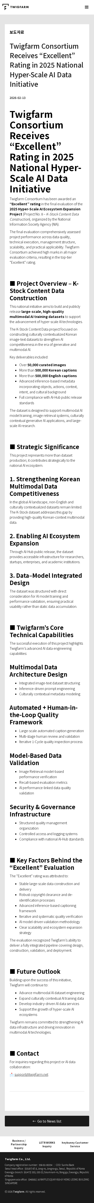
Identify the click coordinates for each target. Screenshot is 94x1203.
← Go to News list (47, 1121)
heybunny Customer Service (75, 1144)
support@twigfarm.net (31, 1074)
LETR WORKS (47, 1144)
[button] (87, 7)
